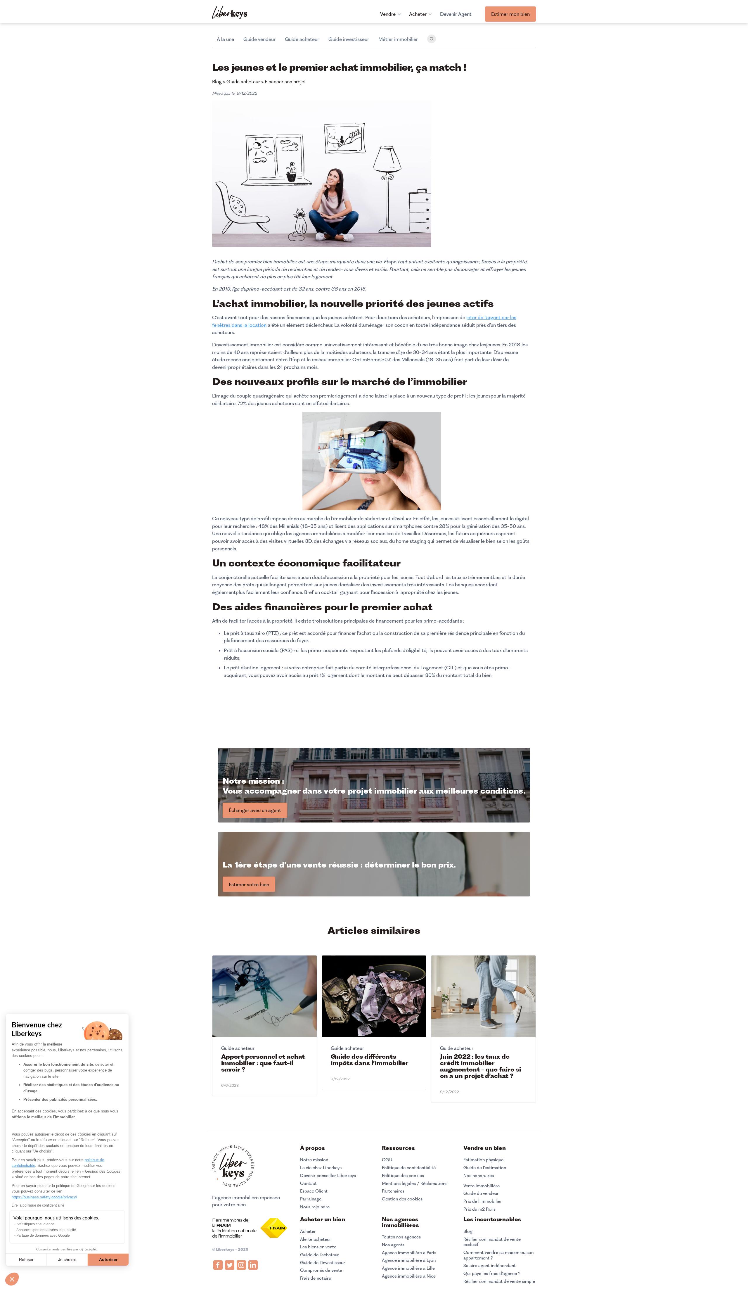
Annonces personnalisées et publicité (46, 1230)
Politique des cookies (403, 1175)
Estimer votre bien (249, 884)
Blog (467, 1231)
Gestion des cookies (402, 1199)
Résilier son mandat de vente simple (499, 1281)
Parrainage (310, 1199)
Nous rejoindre (315, 1206)
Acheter (308, 1231)
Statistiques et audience (35, 1224)
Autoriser (108, 1259)
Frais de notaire (315, 1278)
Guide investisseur (348, 39)
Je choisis (67, 1259)
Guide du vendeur (481, 1193)
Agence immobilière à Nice (409, 1276)
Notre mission (314, 1159)
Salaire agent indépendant (489, 1265)
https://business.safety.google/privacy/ (44, 1197)
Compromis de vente (321, 1270)
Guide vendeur (259, 39)
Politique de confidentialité (409, 1167)
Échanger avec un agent (255, 810)
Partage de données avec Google (43, 1235)
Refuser (26, 1259)
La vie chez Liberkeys (321, 1167)
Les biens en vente (318, 1247)
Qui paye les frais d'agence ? (491, 1273)
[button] (12, 1279)
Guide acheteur (302, 39)
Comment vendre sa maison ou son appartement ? (498, 1255)
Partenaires (393, 1191)
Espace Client (314, 1191)
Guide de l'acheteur (319, 1254)
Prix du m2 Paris (479, 1209)
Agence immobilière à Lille (408, 1268)
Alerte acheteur (315, 1239)
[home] (229, 13)
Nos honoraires (478, 1175)
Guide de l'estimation (484, 1167)
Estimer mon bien (510, 14)
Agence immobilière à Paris (409, 1252)
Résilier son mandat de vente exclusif (492, 1242)
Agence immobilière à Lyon (409, 1260)
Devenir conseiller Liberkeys (328, 1175)
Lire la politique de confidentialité (38, 1205)
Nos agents (393, 1244)
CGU (387, 1159)
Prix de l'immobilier (482, 1201)
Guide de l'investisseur (322, 1262)
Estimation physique (483, 1159)
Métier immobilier (398, 39)
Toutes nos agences (401, 1237)
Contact (308, 1183)
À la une (225, 39)
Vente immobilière (481, 1185)
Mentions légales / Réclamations (414, 1183)
